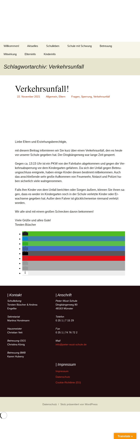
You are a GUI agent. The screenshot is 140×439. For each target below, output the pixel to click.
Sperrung (86, 96)
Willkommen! (11, 45)
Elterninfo (30, 54)
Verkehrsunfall (101, 96)
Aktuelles (32, 45)
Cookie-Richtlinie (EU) (68, 382)
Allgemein (51, 96)
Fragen (75, 96)
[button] (25, 234)
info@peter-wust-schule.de (71, 344)
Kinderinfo (50, 54)
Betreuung (106, 45)
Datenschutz (63, 376)
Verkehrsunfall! (42, 88)
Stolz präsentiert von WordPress (79, 404)
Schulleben (52, 45)
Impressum (62, 371)
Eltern (62, 96)
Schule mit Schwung (79, 45)
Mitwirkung (10, 54)
